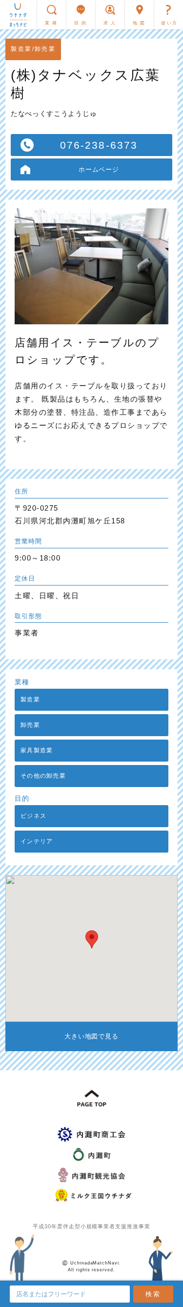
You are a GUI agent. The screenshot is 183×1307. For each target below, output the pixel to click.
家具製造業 (36, 750)
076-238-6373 (99, 145)
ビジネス (33, 815)
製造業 (30, 699)
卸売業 (30, 724)
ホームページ (99, 169)
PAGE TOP (91, 1098)
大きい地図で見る (91, 1036)
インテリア (36, 841)
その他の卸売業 (43, 775)
